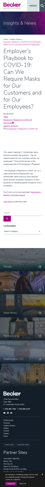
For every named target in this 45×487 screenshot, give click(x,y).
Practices (6, 423)
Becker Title (7, 461)
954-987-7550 (10, 409)
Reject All (23, 484)
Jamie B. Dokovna (10, 126)
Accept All (10, 484)
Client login (9, 445)
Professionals (8, 420)
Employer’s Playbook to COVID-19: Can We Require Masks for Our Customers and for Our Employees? (22, 43)
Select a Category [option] (11, 231)
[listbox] (22, 231)
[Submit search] (7, 219)
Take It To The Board (10, 466)
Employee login (23, 445)
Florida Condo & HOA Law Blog (14, 469)
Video (5, 117)
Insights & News (16, 39)
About (5, 436)
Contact (6, 431)
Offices (6, 428)
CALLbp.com (8, 464)
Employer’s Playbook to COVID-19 (17, 120)
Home (5, 39)
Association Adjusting (11, 458)
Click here (7, 201)
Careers (6, 433)
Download (7, 123)
